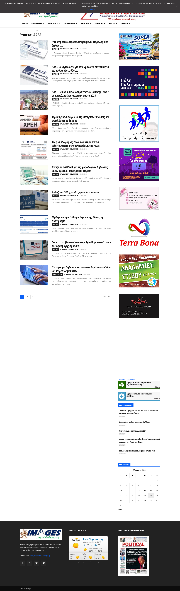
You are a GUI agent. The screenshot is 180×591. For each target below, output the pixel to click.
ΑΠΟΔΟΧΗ (90, 9)
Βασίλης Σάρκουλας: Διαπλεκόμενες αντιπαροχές (137, 451)
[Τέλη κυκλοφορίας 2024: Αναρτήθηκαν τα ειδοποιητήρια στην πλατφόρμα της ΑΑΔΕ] (34, 150)
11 (126, 491)
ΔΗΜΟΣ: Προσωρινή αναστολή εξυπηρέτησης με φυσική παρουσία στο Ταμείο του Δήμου (139, 440)
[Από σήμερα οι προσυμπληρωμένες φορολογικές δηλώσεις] (34, 50)
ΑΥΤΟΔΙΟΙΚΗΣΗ (69, 23)
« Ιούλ (120, 510)
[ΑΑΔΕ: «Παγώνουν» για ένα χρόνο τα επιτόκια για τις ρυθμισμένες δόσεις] (34, 75)
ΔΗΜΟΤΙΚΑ (85, 23)
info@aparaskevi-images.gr (40, 556)
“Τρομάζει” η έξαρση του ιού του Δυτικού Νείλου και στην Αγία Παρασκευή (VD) (138, 411)
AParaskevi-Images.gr (69, 49)
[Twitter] (36, 563)
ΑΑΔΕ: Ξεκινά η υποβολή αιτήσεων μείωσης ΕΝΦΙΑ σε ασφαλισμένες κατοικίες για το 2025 (80, 93)
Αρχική (22, 31)
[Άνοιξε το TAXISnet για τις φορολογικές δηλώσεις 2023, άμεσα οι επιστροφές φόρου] (34, 175)
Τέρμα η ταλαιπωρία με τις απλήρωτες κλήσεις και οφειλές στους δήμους (80, 118)
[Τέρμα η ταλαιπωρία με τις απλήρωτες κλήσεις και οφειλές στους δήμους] (34, 125)
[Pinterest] (29, 563)
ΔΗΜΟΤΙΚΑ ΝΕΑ (57, 274)
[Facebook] (22, 563)
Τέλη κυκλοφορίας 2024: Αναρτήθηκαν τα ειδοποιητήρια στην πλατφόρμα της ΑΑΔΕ (75, 144)
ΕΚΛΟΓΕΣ (112, 23)
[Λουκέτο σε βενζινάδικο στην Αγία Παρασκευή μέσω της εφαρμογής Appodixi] (34, 250)
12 (132, 491)
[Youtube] (43, 563)
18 (126, 496)
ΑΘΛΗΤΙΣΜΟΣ (53, 23)
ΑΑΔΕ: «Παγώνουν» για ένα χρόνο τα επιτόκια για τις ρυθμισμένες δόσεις (80, 68)
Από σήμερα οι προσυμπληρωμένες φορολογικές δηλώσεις (80, 43)
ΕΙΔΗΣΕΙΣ (24, 23)
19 (132, 496)
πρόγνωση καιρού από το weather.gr (88, 562)
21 (145, 496)
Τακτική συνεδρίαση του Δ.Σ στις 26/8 (132, 431)
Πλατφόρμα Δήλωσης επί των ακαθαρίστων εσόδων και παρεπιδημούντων (81, 269)
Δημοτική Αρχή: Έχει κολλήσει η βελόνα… (134, 422)
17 (121, 496)
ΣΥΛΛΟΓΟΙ (124, 23)
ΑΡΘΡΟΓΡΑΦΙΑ (36, 23)
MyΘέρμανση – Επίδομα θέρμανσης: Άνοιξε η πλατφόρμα (77, 219)
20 (139, 496)
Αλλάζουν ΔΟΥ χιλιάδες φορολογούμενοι (75, 192)
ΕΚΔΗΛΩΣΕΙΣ (99, 23)
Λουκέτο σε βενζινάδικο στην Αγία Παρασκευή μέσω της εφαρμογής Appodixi (81, 244)
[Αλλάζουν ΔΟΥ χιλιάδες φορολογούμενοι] (34, 200)
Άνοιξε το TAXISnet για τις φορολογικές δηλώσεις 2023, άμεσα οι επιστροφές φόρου (80, 169)
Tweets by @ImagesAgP (127, 379)
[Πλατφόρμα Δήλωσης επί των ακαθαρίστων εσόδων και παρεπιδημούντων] (34, 275)
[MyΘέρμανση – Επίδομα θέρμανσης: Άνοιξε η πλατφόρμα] (34, 225)
